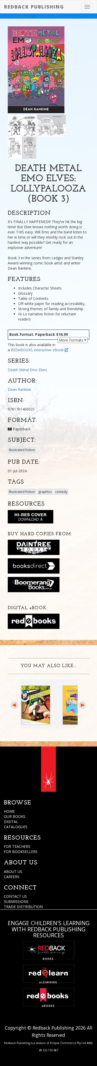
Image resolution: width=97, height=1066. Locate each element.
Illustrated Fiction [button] (22, 449)
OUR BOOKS (14, 816)
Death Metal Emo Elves (27, 369)
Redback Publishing (34, 7)
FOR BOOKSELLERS (21, 851)
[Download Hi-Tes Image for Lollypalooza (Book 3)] (30, 518)
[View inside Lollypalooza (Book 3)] (22, 125)
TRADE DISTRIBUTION (23, 906)
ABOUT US (13, 871)
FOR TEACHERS (17, 846)
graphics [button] (45, 491)
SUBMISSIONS (16, 901)
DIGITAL (11, 821)
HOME (9, 811)
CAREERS (11, 876)
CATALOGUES (15, 826)
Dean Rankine (19, 389)
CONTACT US (15, 896)
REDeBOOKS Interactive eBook (38, 349)
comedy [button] (61, 491)
